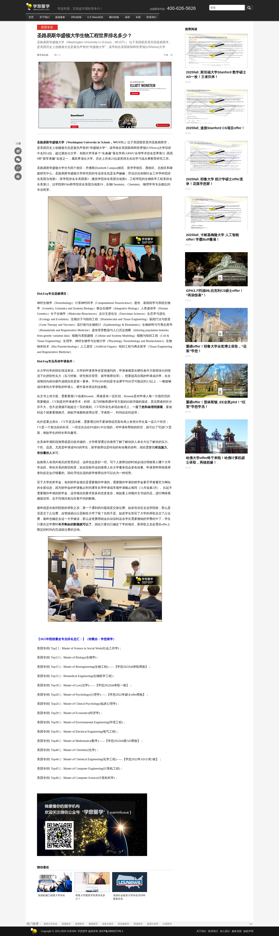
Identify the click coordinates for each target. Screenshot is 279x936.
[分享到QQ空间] (18, 176)
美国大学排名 (50, 924)
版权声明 (248, 931)
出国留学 (167, 924)
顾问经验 (114, 17)
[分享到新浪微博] (18, 151)
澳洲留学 (93, 924)
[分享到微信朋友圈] (18, 159)
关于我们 (44, 17)
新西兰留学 (152, 924)
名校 (138, 17)
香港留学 (138, 924)
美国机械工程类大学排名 (51, 895)
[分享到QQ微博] (18, 168)
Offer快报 (76, 17)
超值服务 (60, 17)
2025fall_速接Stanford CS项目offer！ (215, 128)
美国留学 (66, 924)
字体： (168, 55)
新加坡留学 (123, 924)
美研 (127, 17)
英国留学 (79, 924)
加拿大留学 (107, 924)
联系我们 (151, 17)
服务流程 (237, 931)
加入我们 (225, 931)
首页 (31, 17)
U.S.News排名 (95, 17)
